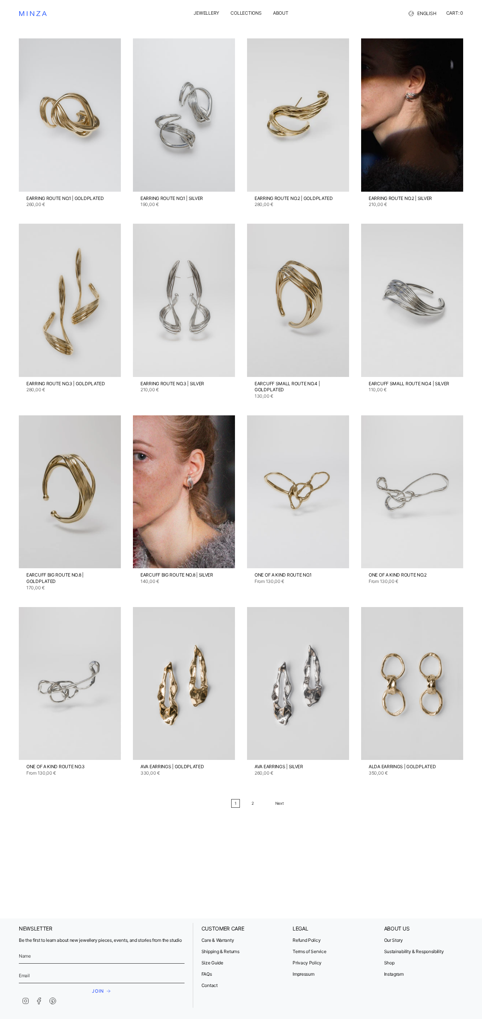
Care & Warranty (217, 940)
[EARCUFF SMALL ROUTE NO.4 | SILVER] (412, 300)
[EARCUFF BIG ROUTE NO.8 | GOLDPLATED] (70, 492)
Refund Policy (306, 940)
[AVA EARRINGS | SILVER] (298, 683)
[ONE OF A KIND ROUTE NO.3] (70, 683)
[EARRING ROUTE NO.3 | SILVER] (184, 300)
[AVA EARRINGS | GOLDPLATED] (184, 683)
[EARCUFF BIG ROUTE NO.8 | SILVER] (184, 492)
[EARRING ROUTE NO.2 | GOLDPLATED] (298, 115)
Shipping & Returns (220, 951)
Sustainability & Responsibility (414, 951)
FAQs (206, 974)
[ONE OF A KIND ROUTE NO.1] (298, 492)
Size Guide (212, 963)
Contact (209, 985)
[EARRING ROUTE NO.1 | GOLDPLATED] (70, 115)
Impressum (303, 974)
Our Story (393, 940)
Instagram (394, 974)
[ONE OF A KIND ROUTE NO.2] (412, 492)
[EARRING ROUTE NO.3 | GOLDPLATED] (70, 300)
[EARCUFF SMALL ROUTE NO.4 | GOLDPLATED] (298, 300)
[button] (206, 14)
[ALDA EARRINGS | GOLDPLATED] (412, 683)
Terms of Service (309, 951)
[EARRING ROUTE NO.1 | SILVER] (184, 115)
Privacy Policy (307, 963)
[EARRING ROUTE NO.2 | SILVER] (412, 115)
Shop (389, 963)
